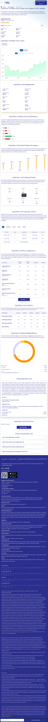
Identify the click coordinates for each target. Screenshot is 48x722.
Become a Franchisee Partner (16, 535)
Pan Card (6, 551)
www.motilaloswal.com (9, 714)
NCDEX (9, 554)
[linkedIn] (8, 469)
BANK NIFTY (13, 507)
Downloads (20, 559)
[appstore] (13, 473)
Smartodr (26, 559)
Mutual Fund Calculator (24, 514)
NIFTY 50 (3, 507)
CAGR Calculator (15, 514)
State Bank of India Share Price (29, 525)
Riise (22, 522)
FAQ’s (8, 538)
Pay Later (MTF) (38, 499)
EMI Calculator (33, 514)
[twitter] (4, 469)
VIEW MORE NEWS (23, 427)
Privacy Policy (42, 559)
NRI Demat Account (20, 497)
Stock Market (10, 541)
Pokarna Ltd (4, 270)
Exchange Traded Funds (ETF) (7, 501)
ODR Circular (35, 559)
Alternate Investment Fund (7, 499)
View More (23, 299)
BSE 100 (5, 509)
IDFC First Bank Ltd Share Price (8, 527)
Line (21, 50)
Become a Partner (5, 535)
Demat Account (17, 541)
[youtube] (6, 469)
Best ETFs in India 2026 (15, 548)
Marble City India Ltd (6, 288)
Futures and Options (21, 504)
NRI (8, 543)
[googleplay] (13, 476)
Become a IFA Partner (28, 535)
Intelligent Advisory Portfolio (31, 497)
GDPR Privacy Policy (13, 559)
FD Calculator (11, 512)
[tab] (16, 53)
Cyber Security (4, 561)
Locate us (12, 538)
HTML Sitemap (12, 561)
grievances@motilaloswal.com (7, 631)
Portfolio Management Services (21, 499)
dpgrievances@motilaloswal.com (25, 631)
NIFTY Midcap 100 (39, 507)
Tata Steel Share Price (17, 525)
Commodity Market (12, 504)
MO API (18, 522)
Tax (2, 551)
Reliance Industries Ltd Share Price (15, 528)
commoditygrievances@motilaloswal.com (31, 649)
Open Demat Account (40, 1)
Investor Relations (26, 554)
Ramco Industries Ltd (6, 266)
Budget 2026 (4, 541)
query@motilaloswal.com (7, 485)
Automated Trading (34, 543)
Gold (6, 543)
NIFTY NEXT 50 (32, 507)
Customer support (19, 538)
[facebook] (2, 469)
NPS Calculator (27, 517)
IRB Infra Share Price (20, 527)
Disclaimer (33, 554)
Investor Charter (5, 559)
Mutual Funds (12, 497)
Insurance (17, 501)
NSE (4, 554)
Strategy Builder (26, 522)
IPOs (31, 541)
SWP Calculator (40, 514)
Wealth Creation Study (22, 556)
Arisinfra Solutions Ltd (6, 274)
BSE (2, 554)
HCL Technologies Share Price (31, 527)
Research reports (5, 532)
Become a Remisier (38, 535)
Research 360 (4, 522)
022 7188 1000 (4, 493)
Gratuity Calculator (22, 515)
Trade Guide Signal (12, 522)
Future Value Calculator (12, 515)
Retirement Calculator (41, 512)
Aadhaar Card (11, 551)
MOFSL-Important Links (17, 554)
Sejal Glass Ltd (5, 279)
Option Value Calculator (36, 517)
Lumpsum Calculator (6, 514)
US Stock (42, 541)
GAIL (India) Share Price (41, 525)
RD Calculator (18, 512)
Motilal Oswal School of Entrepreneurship (26, 532)
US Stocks (40, 497)
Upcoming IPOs (4, 497)
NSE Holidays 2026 (5, 546)
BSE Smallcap (19, 507)
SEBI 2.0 (30, 559)
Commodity (12, 543)
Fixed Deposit (31, 499)
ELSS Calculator (37, 515)
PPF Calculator (30, 515)
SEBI (7, 554)
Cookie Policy (39, 554)
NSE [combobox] (42, 25)
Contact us (3, 538)
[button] (24, 437)
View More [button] (4, 397)
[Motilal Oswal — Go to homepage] (6, 2)
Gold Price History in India (23, 546)
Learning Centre (13, 532)
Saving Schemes (19, 551)
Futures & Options (26, 541)
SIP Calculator (4, 512)
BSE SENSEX (8, 507)
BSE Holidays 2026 (14, 546)
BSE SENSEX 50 (10, 509)
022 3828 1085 (4, 487)
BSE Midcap (25, 507)
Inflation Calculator (19, 517)
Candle (25, 50)
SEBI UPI (40, 3)
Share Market (4, 504)
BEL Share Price (27, 528)
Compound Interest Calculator (28, 512)
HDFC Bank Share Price (6, 525)
